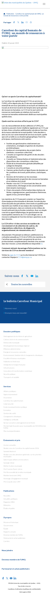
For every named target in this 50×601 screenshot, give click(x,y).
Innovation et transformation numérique (17, 371)
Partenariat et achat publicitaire (14, 538)
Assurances (7, 398)
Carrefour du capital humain (13, 401)
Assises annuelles (9, 445)
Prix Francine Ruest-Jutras (12, 469)
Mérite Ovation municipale (12, 466)
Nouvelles (6, 496)
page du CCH (14, 255)
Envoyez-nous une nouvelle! (16, 313)
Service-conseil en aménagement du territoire (19, 423)
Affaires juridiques (9, 391)
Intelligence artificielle (10, 420)
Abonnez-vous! (11, 308)
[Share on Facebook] (13, 22)
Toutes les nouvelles (21, 284)
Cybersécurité (8, 404)
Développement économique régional (16, 346)
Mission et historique (10, 522)
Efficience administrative (11, 349)
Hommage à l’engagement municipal (15, 479)
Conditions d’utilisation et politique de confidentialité (24, 589)
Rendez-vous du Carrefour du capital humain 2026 (21, 448)
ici (41, 243)
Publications (8, 491)
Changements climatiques (12, 416)
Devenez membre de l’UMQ (13, 535)
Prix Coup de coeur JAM (11, 482)
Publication (10, 14)
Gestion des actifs (9, 413)
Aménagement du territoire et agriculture (17, 336)
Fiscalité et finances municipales (14, 358)
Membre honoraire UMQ (12, 475)
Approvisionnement (10, 394)
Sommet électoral (9, 451)
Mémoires (7, 505)
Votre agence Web (25, 592)
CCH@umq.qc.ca (25, 257)
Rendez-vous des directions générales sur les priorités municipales (22, 455)
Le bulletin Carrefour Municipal (22, 301)
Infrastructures (9, 368)
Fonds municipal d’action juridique (15, 407)
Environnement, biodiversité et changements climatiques (23, 355)
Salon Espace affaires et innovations (16, 460)
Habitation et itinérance (11, 362)
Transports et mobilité (11, 377)
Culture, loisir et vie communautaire (16, 339)
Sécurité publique (9, 374)
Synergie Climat (8, 463)
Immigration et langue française (14, 365)
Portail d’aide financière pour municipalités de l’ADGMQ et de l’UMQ (24, 427)
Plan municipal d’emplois (11, 431)
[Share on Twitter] (17, 22)
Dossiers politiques (11, 331)
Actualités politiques (10, 499)
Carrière (6, 541)
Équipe (5, 529)
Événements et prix (11, 440)
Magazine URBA (9, 502)
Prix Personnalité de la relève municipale (17, 472)
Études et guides (9, 508)
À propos (7, 517)
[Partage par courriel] (26, 22)
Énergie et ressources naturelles (14, 352)
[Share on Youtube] (31, 276)
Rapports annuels (9, 532)
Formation (7, 410)
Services (7, 386)
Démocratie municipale (11, 343)
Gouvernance (8, 525)
